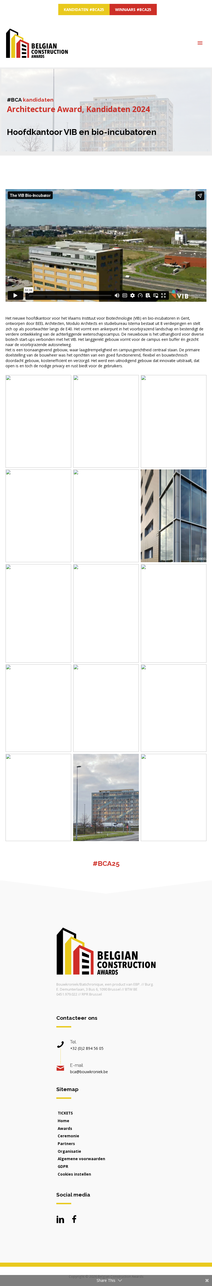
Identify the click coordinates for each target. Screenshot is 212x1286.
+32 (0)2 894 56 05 (87, 1048)
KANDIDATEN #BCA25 (84, 9)
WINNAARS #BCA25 (133, 9)
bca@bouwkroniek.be (89, 1071)
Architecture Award (44, 109)
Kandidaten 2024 (118, 109)
